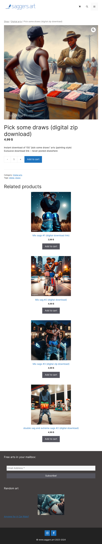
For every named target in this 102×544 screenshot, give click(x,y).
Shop (6, 21)
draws (17, 178)
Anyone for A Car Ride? (16, 516)
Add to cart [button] (51, 246)
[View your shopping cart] (79, 7)
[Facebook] (53, 533)
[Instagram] (47, 533)
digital (11, 178)
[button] (87, 7)
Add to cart (33, 159)
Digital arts (16, 21)
